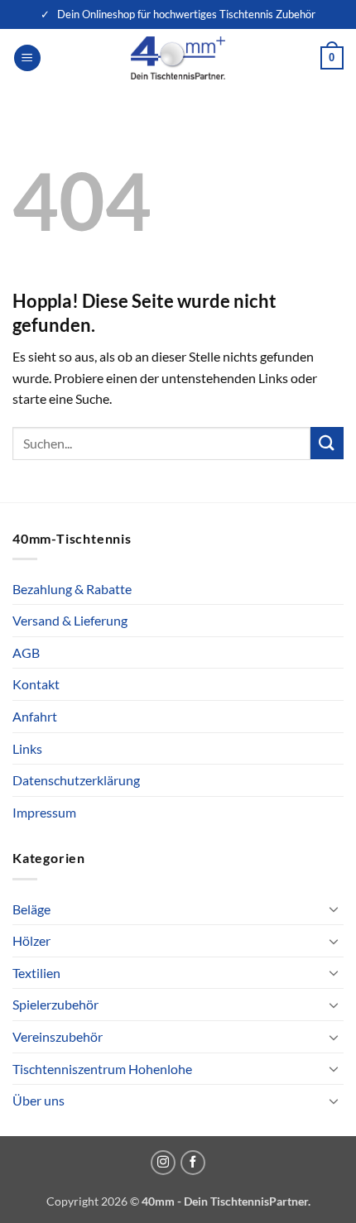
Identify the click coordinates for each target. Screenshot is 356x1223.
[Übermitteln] (327, 443)
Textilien (36, 973)
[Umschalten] (334, 908)
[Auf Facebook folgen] (192, 1162)
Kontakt (36, 684)
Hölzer (31, 940)
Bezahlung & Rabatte (72, 589)
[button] (27, 58)
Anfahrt (34, 716)
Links (27, 748)
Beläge (31, 909)
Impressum (44, 812)
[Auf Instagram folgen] (163, 1162)
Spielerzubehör (55, 1004)
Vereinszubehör (57, 1036)
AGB (26, 652)
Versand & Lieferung (69, 620)
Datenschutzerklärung (76, 780)
